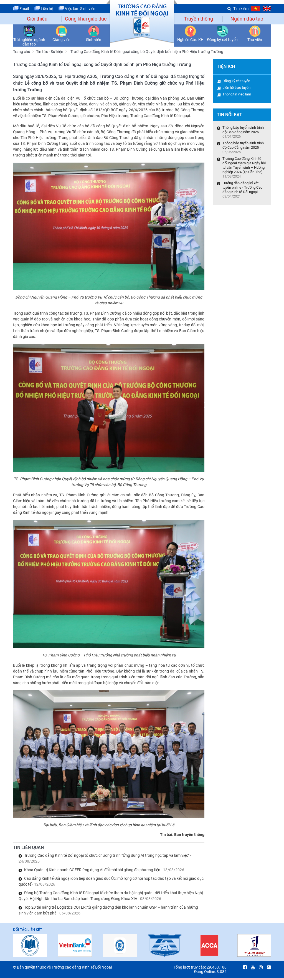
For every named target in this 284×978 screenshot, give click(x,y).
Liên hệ (46, 8)
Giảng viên (61, 39)
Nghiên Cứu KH (190, 39)
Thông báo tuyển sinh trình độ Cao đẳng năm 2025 (243, 145)
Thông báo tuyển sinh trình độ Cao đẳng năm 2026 (243, 129)
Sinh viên (93, 39)
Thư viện (254, 39)
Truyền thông (198, 19)
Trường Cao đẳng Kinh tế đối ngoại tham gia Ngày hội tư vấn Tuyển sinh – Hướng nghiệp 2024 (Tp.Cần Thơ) (244, 165)
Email (24, 8)
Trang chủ (21, 51)
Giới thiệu (37, 19)
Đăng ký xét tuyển (222, 39)
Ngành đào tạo (246, 19)
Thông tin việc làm (236, 94)
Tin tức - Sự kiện (49, 51)
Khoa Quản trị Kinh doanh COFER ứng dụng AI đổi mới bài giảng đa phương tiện (104, 870)
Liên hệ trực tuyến (236, 87)
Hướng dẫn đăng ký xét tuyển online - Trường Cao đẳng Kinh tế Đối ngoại (242, 187)
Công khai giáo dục (85, 19)
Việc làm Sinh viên (79, 8)
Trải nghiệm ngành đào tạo (29, 41)
